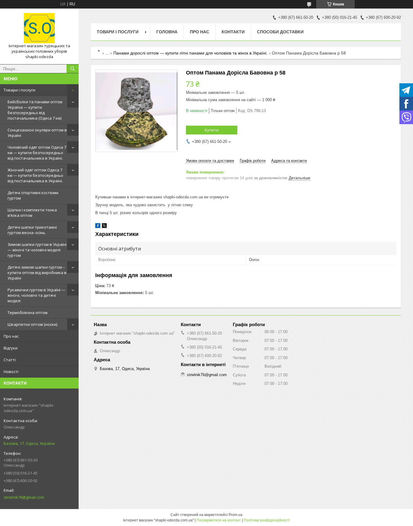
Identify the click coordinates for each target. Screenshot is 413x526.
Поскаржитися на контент (219, 520)
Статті (10, 359)
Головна (166, 31)
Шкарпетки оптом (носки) (32, 324)
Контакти (233, 31)
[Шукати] (73, 68)
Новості (11, 371)
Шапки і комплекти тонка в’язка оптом (32, 212)
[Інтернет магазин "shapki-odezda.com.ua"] (39, 28)
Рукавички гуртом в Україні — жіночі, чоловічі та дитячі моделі (36, 295)
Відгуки (11, 348)
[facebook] (97, 226)
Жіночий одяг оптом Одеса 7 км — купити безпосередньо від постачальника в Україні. (35, 175)
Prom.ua (235, 515)
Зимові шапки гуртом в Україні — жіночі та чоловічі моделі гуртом (37, 250)
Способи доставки (280, 31)
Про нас (11, 336)
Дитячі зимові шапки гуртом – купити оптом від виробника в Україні (37, 272)
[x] (104, 226)
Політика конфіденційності (267, 520)
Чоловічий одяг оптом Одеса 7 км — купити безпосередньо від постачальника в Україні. (37, 152)
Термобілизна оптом (27, 312)
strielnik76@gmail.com (24, 497)
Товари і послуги (19, 90)
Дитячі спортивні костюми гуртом (33, 195)
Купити (212, 130)
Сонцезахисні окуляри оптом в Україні (37, 132)
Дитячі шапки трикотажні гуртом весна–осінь (32, 229)
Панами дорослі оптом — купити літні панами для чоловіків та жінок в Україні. (190, 53)
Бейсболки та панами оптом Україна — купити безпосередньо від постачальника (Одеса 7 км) (35, 110)
